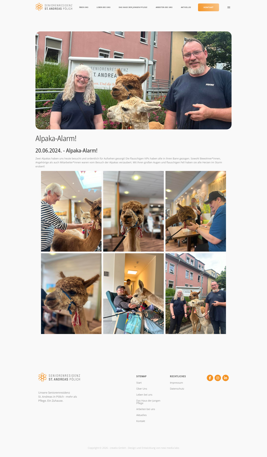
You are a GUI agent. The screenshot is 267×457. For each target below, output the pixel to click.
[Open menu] (229, 7)
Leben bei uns (103, 7)
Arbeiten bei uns (164, 7)
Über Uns (83, 7)
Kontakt (208, 7)
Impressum (176, 382)
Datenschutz (177, 388)
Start (139, 382)
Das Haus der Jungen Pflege (133, 7)
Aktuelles (186, 7)
